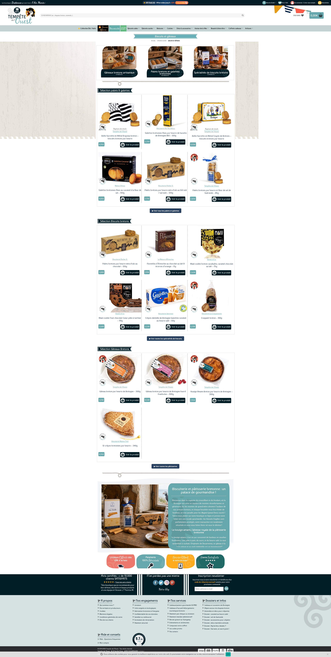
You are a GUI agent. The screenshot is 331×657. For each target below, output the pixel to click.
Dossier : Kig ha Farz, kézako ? (215, 626)
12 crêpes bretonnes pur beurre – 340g (120, 445)
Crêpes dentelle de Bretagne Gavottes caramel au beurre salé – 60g (165, 319)
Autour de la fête (201, 28)
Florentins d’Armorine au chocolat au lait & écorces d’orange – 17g (166, 265)
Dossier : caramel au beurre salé (216, 614)
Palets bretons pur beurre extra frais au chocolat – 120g (119, 265)
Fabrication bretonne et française (146, 611)
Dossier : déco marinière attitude (216, 623)
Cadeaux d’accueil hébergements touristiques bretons (181, 609)
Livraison (137, 605)
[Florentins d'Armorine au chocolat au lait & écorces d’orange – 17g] (165, 242)
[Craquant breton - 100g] (211, 296)
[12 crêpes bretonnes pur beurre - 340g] (120, 424)
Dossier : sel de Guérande (213, 617)
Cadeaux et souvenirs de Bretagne (217, 605)
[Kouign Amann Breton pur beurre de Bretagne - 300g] (211, 370)
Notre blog (164, 589)
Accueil (153, 40)
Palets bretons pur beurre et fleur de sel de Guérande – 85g (212, 191)
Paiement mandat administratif (180, 617)
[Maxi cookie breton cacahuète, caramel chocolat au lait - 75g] (211, 242)
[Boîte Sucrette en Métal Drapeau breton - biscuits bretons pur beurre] (120, 111)
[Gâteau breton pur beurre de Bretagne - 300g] (120, 370)
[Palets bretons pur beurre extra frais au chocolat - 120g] (120, 242)
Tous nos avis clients (123, 582)
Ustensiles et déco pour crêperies (216, 611)
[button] (304, 2)
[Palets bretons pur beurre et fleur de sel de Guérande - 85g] (211, 168)
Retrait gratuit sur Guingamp (180, 620)
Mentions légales (106, 614)
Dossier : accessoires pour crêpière (217, 620)
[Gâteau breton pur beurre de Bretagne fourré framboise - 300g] (165, 370)
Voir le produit (132, 144)
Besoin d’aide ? (270, 2)
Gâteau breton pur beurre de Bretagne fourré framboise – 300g (166, 392)
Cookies (102, 611)
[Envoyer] (243, 15)
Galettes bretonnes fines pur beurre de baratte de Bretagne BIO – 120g (166, 134)
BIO (123, 28)
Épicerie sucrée (147, 28)
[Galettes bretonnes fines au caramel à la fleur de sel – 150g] (120, 168)
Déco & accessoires (184, 28)
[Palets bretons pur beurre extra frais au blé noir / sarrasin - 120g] (165, 168)
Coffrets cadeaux (235, 28)
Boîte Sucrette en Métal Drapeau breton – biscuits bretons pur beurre (119, 137)
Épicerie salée (133, 28)
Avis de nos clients (106, 620)
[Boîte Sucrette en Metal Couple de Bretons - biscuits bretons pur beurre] (211, 111)
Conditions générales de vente (111, 617)
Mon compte (104, 643)
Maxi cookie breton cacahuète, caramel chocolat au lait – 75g (211, 265)
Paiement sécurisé (141, 623)
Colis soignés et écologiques (145, 608)
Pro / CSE (285, 2)
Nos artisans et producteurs (110, 608)
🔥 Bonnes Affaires (103, 28)
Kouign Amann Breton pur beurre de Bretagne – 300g (212, 392)
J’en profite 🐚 (181, 3)
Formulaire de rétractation (144, 620)
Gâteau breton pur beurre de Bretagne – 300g (119, 391)
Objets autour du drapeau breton (216, 608)
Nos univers (173, 631)
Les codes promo (175, 628)
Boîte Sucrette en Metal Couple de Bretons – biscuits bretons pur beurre (211, 137)
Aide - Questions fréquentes (110, 639)
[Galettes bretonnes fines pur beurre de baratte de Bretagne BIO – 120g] (165, 111)
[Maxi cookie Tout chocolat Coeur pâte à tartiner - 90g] (120, 296)
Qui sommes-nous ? (107, 605)
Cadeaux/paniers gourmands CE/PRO (183, 605)
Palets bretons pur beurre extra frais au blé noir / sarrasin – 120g (166, 191)
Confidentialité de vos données (146, 614)
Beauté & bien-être (218, 28)
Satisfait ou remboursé (142, 617)
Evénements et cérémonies (179, 623)
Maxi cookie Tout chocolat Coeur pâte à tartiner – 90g (120, 319)
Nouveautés (114, 28)
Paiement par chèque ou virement (181, 614)
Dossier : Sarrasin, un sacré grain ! (216, 629)
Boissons (160, 28)
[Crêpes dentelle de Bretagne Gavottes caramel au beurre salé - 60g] (165, 296)
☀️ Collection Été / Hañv (87, 28)
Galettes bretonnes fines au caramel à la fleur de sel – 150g (120, 191)
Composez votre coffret (178, 625)
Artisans (248, 28)
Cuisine (170, 28)
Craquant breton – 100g (211, 318)
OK (228, 654)
